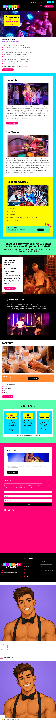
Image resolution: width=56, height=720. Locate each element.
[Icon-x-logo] (53, 2)
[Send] (4, 655)
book (18, 64)
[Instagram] (50, 2)
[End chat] (4, 646)
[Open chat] (1, 583)
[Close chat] (9, 646)
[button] (41, 6)
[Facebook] (48, 2)
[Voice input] (1, 655)
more (24, 66)
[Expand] (6, 646)
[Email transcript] (1, 646)
